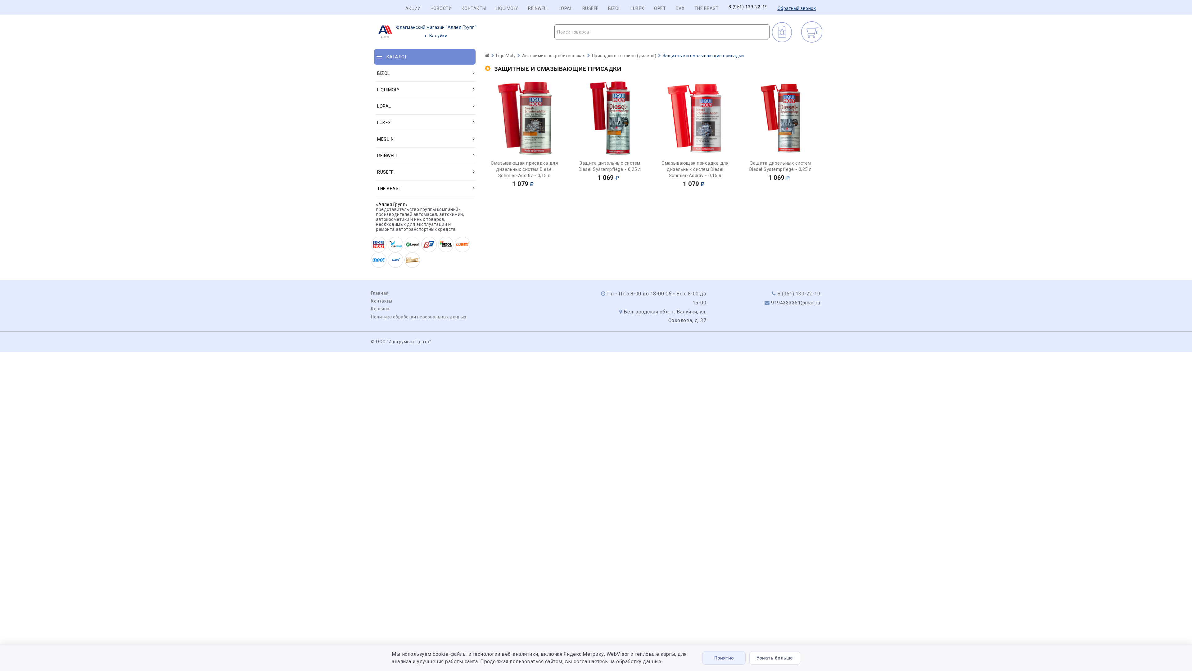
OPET (660, 8)
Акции (413, 8)
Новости (441, 8)
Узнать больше (774, 658)
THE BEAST (706, 8)
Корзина (380, 308)
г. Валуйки (436, 31)
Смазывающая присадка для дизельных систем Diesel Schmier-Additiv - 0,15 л (524, 169)
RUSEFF (590, 8)
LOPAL (566, 8)
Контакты (474, 8)
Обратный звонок (797, 8)
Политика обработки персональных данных (418, 316)
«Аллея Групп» (392, 204)
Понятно (724, 658)
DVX (680, 8)
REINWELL (538, 8)
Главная (380, 293)
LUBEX (637, 8)
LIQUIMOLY (507, 8)
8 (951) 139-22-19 (748, 7)
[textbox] (662, 32)
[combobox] (662, 31)
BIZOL (614, 8)
